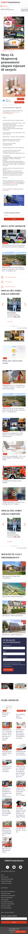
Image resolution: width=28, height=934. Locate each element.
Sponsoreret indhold (6, 906)
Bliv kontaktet (8, 670)
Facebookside (13, 183)
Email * (4, 651)
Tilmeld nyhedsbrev (20, 931)
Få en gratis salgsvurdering (7, 903)
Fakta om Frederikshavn (7, 897)
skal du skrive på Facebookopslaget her (11, 112)
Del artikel (20, 99)
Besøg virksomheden (19, 102)
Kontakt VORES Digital (6, 881)
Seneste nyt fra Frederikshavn (8, 891)
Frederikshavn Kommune (7, 901)
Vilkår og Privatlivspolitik (7, 879)
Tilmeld (14, 219)
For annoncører (4, 877)
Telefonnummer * (7, 645)
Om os (2, 875)
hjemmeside (6, 190)
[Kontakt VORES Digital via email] (20, 867)
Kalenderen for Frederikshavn (8, 895)
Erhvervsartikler (5, 899)
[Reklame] (14, 21)
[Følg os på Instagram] (14, 867)
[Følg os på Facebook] (7, 867)
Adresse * (5, 657)
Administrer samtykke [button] (6, 883)
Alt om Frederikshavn (6, 908)
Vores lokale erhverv (6, 893)
